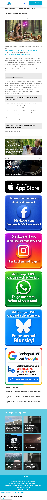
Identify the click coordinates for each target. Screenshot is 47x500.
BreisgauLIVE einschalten (37, 3)
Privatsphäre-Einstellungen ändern (13, 485)
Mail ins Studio (30, 479)
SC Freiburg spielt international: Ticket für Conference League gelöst (23, 402)
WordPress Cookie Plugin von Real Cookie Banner (12, 492)
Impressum (16, 479)
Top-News (30, 18)
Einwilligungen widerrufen (23, 487)
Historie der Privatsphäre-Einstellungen (32, 485)
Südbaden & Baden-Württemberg (21, 18)
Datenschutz (23, 479)
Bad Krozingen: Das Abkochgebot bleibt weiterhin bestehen (30, 466)
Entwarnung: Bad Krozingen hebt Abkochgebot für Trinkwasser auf (23, 397)
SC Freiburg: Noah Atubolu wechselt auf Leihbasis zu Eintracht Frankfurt (23, 392)
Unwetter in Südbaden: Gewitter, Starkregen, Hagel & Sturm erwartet (31, 447)
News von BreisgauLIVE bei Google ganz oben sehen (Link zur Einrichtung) (21, 50)
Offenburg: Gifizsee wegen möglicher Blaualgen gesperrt (13, 466)
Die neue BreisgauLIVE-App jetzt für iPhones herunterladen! (18, 54)
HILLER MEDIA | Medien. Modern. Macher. (28, 483)
